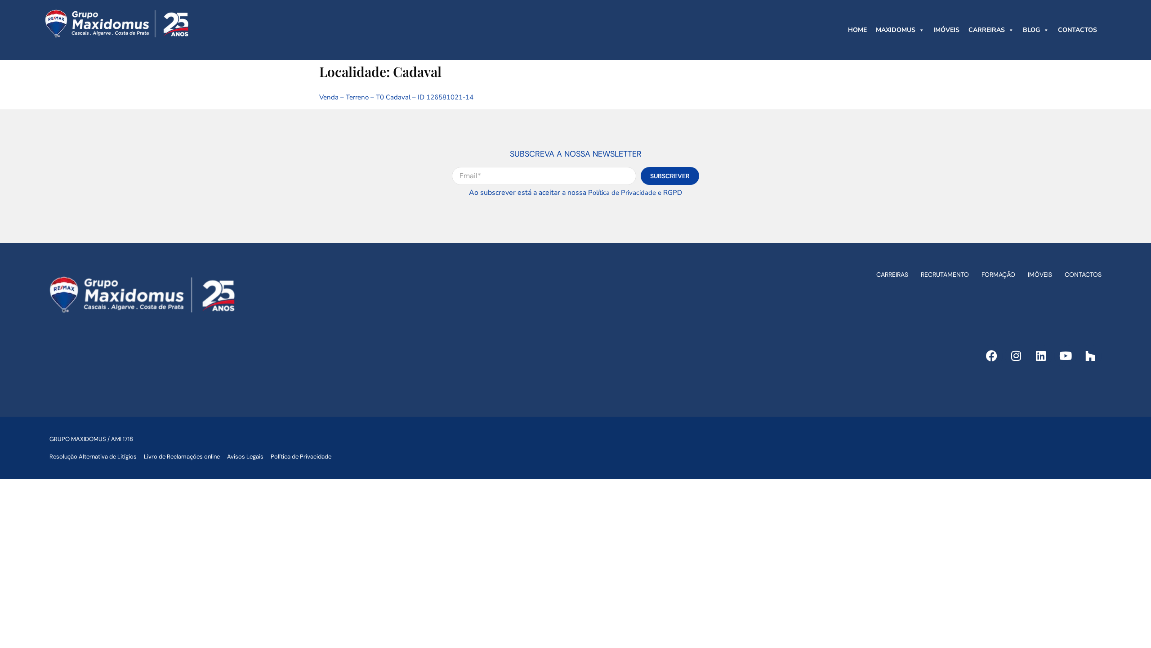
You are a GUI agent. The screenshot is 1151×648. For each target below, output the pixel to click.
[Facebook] (991, 356)
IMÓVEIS (946, 30)
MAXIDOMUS (895, 30)
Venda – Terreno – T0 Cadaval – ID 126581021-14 (396, 97)
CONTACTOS (1077, 30)
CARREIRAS (986, 30)
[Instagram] (1016, 356)
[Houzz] (1090, 356)
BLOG (1031, 30)
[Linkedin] (1041, 356)
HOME (857, 30)
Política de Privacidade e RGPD (635, 192)
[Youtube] (1065, 356)
